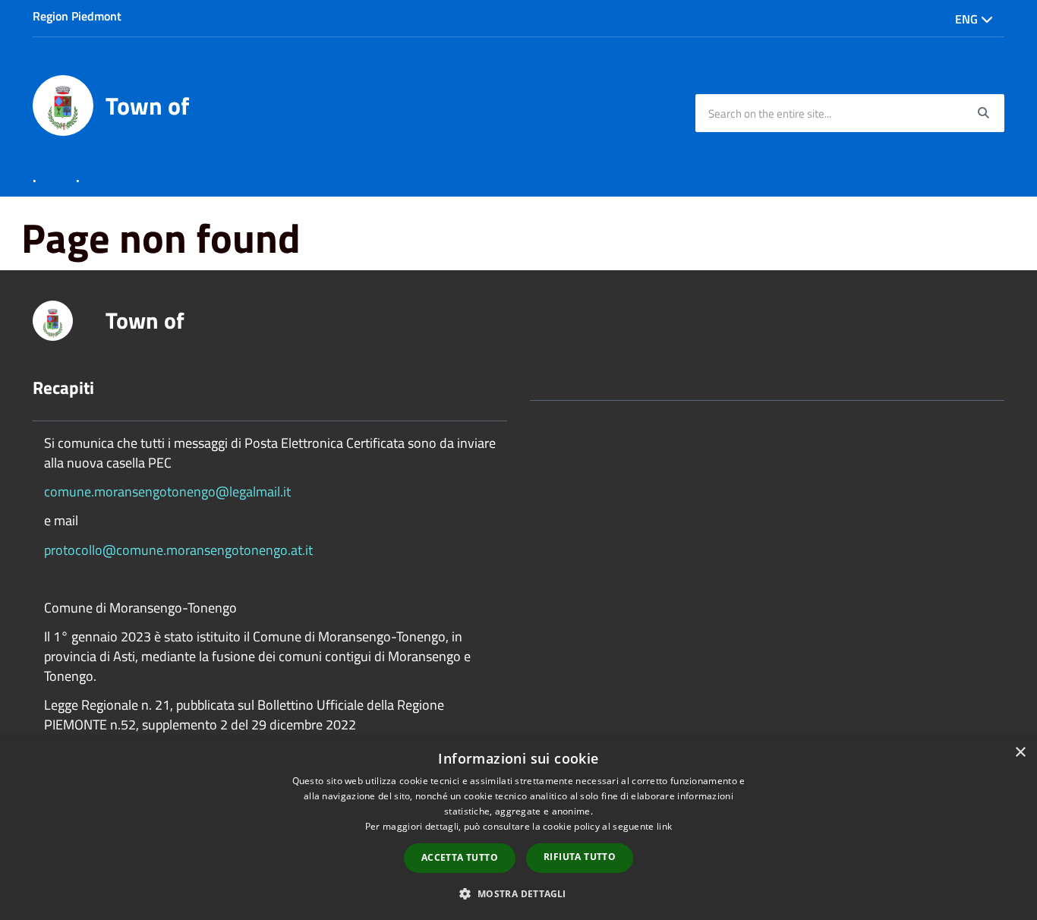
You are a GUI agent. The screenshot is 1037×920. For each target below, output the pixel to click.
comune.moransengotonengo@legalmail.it (167, 491)
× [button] (1020, 752)
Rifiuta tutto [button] (580, 856)
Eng (968, 19)
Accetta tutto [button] (459, 857)
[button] (518, 893)
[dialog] (518, 828)
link (664, 826)
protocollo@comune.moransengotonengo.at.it (178, 550)
